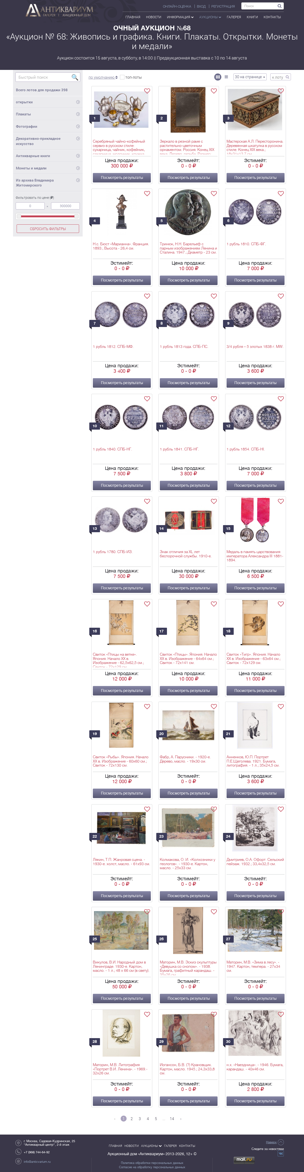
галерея (234, 17)
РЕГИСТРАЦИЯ (223, 6)
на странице (249, 76)
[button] (103, 77)
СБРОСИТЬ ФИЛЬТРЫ (48, 228)
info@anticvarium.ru (37, 1161)
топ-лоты (133, 77)
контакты (272, 17)
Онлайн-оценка (177, 6)
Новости (153, 17)
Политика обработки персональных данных (152, 1163)
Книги (252, 17)
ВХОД (201, 6)
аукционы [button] (208, 17)
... (163, 1118)
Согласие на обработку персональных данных (152, 1167)
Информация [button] (179, 17)
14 (172, 1118)
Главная (132, 17)
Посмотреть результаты (122, 178)
